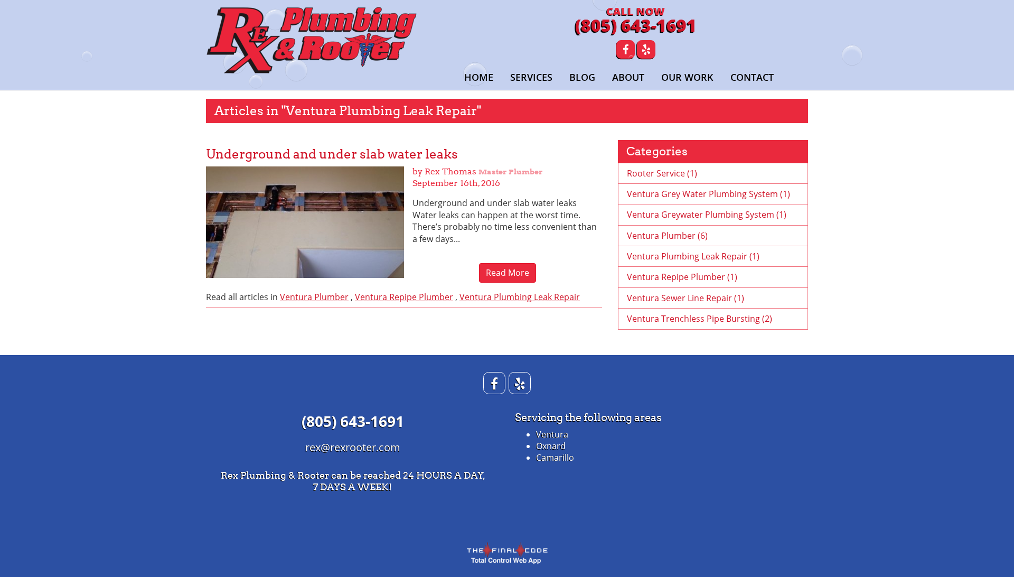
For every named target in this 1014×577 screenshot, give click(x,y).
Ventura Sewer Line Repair (685, 298)
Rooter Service (662, 173)
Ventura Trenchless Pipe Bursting (699, 318)
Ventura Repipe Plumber (404, 297)
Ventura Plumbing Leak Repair (519, 297)
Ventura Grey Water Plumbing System (708, 194)
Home (478, 77)
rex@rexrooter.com (352, 447)
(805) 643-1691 (636, 25)
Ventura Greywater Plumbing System (706, 214)
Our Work (687, 77)
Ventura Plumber (314, 297)
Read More (507, 272)
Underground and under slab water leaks (332, 154)
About (628, 77)
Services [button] (531, 77)
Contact (752, 77)
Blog (582, 77)
